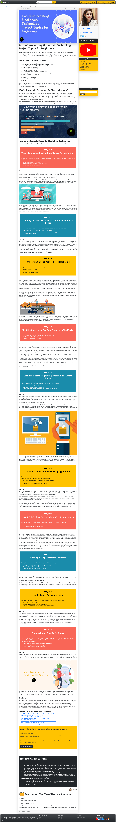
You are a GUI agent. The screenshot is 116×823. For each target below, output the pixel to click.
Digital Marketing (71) (85, 66)
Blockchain (11, 6)
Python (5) (82, 69)
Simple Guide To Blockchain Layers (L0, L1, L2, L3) (32, 715)
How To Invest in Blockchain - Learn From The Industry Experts (35, 718)
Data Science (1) (83, 64)
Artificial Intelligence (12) (85, 63)
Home (2, 6)
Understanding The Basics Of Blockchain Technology (33, 722)
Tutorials (83, 2)
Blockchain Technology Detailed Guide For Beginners (33, 716)
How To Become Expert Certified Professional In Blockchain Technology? (37, 713)
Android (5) (82, 62)
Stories (107, 2)
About (112, 2)
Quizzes (93, 2)
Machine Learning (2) (84, 67)
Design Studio (101, 2)
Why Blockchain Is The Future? (27, 719)
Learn (54, 2)
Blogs (88, 2)
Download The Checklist (26, 746)
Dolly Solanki (74, 789)
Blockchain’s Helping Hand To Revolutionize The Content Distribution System (38, 721)
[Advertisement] (88, 79)
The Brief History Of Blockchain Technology (30, 724)
